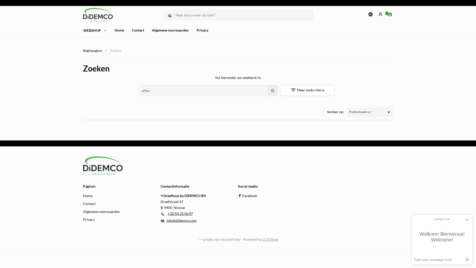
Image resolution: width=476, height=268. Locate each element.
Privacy (202, 30)
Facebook (249, 196)
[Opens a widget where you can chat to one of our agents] (442, 239)
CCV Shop (270, 239)
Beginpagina (92, 50)
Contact (138, 30)
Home (119, 30)
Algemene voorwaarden (170, 30)
